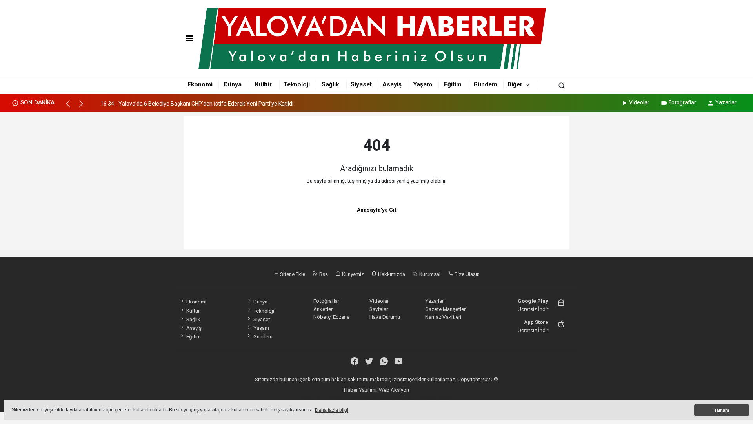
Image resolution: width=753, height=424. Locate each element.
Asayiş (392, 84)
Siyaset (361, 84)
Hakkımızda (391, 274)
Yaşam (422, 84)
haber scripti (378, 398)
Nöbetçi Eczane (331, 317)
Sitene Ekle (292, 274)
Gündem (485, 84)
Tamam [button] (721, 410)
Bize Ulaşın (466, 274)
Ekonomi (200, 84)
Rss (323, 274)
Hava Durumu (384, 317)
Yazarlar (726, 102)
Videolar (639, 102)
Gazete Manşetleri (446, 309)
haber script (438, 398)
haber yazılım (408, 398)
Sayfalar (378, 309)
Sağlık (330, 84)
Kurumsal (429, 274)
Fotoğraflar (682, 102)
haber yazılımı (317, 398)
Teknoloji (297, 84)
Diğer (514, 84)
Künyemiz (352, 274)
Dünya (233, 84)
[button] (71, 107)
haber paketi (348, 398)
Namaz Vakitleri (443, 317)
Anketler (323, 309)
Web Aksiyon (394, 390)
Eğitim (453, 84)
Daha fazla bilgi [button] (331, 410)
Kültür (263, 84)
